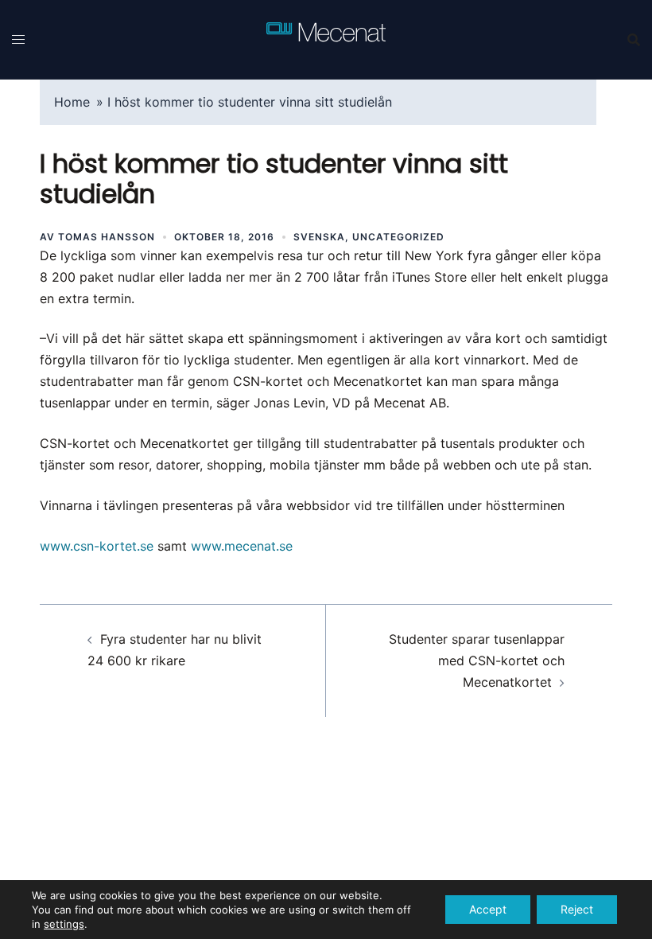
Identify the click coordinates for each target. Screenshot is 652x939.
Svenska (319, 237)
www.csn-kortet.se (96, 546)
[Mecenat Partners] (326, 38)
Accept (487, 909)
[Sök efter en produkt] (633, 39)
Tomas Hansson (106, 237)
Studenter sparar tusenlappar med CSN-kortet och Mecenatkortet (477, 660)
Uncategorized (398, 237)
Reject (577, 909)
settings (64, 924)
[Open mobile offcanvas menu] (18, 39)
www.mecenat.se (242, 546)
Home (72, 102)
